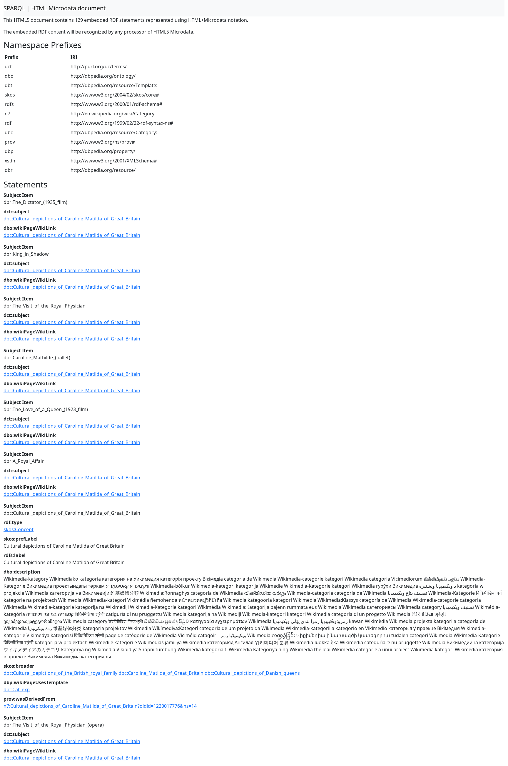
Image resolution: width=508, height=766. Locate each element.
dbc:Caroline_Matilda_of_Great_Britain (160, 673)
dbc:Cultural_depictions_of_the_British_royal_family (60, 673)
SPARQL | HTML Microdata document (55, 8)
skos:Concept (19, 529)
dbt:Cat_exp (17, 689)
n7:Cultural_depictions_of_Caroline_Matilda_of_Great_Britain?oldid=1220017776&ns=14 (100, 706)
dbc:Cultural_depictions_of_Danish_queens (252, 673)
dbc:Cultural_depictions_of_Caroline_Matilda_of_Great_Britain (72, 218)
